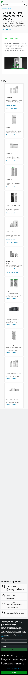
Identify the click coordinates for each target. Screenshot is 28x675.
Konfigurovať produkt (12, 108)
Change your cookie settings (14, 668)
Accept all (14, 672)
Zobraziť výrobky (11, 105)
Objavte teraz (7, 55)
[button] (0, 53)
